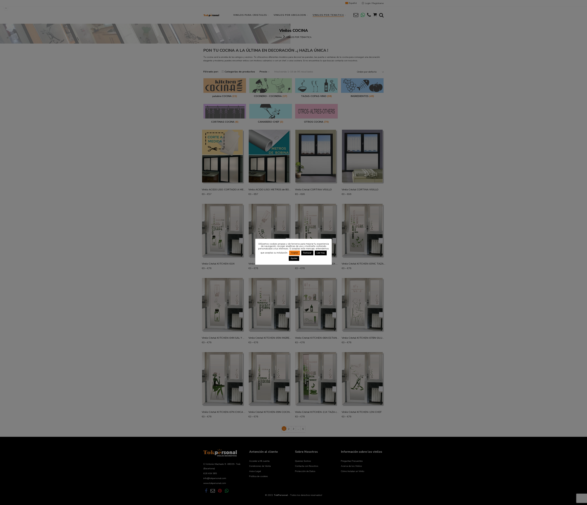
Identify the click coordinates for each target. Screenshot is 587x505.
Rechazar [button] (307, 253)
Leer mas (321, 253)
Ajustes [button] (294, 258)
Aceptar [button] (294, 253)
